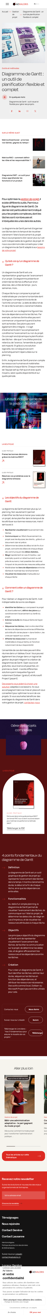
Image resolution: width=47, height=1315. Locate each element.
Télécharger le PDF (16, 828)
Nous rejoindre (11, 1223)
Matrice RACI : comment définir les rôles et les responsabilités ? (16, 158)
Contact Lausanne (13, 1236)
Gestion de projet (15, 14)
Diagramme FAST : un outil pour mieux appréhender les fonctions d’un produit (16, 178)
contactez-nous (32, 702)
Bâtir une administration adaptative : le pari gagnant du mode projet (19, 1123)
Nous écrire (34, 1009)
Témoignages (10, 1217)
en (38, 4)
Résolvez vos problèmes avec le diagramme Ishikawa (16, 477)
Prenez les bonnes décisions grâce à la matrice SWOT (14, 455)
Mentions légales (8, 1242)
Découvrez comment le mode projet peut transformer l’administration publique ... (19, 1134)
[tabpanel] (19, 1106)
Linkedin (18, 1254)
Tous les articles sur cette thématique (17, 1156)
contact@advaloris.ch (11, 1257)
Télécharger (37, 1033)
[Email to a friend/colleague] (27, 111)
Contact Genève (12, 1230)
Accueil (5, 11)
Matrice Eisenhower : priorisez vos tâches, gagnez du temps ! (15, 141)
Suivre (36, 1020)
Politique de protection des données (15, 1245)
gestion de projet (30, 199)
